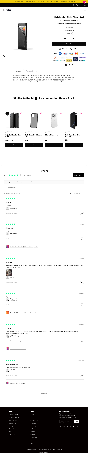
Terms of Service (13, 429)
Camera (33, 434)
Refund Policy (12, 423)
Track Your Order (13, 414)
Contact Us (12, 434)
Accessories (34, 437)
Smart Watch (34, 420)
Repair (32, 443)
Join (76, 421)
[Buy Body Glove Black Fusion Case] (34, 120)
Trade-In (33, 440)
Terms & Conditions (14, 417)
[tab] (18, 71)
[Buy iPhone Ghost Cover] (54, 120)
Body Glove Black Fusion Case (33, 135)
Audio (32, 429)
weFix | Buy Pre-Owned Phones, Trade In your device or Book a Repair (42, 449)
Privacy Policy (12, 426)
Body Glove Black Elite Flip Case (72, 135)
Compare (9, 131)
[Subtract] (65, 38)
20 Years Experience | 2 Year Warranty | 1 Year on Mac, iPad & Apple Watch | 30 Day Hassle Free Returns (44, 1)
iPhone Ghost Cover (52, 135)
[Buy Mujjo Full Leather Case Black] (14, 120)
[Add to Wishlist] (21, 113)
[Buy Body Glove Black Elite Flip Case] (74, 120)
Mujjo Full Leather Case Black (13, 135)
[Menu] (85, 10)
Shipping (67, 23)
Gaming (33, 431)
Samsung (33, 426)
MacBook (33, 423)
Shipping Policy (13, 420)
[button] (66, 65)
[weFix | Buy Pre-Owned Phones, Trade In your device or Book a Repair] (7, 10)
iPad (32, 417)
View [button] (14, 145)
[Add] (73, 38)
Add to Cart (69, 44)
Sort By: (71, 193)
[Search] (73, 5)
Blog (10, 431)
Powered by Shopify (44, 452)
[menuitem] (79, 5)
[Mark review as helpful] (82, 213)
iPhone (32, 414)
